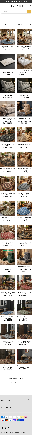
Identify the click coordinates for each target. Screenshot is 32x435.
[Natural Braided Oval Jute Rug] (24, 134)
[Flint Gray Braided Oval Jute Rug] (24, 183)
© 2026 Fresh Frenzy (7, 432)
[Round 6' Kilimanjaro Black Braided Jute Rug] (24, 37)
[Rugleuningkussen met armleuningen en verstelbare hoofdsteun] (24, 108)
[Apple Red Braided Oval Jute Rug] (7, 232)
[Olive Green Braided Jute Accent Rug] (24, 307)
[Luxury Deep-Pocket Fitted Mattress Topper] (24, 61)
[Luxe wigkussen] (7, 85)
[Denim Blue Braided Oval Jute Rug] (24, 208)
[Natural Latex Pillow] (7, 61)
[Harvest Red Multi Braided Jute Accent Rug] (24, 331)
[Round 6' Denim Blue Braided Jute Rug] (7, 37)
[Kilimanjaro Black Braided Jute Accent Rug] (7, 282)
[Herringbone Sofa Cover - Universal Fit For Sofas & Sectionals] (7, 108)
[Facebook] (2, 428)
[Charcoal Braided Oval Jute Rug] (7, 159)
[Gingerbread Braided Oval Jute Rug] (24, 159)
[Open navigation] (4, 5)
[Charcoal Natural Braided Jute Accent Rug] (24, 356)
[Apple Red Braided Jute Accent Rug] (24, 282)
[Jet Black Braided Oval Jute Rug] (7, 134)
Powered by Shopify (19, 432)
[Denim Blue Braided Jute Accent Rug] (7, 307)
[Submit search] (29, 11)
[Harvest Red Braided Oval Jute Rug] (7, 183)
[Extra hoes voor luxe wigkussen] (7, 257)
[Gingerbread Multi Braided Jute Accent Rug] (7, 356)
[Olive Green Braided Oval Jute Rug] (7, 208)
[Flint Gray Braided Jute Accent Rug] (7, 331)
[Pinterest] (8, 428)
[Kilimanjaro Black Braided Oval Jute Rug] (24, 232)
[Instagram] (5, 428)
